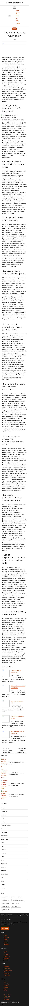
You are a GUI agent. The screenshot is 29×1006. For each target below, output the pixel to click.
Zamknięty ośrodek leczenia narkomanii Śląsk (16, 773)
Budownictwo (4, 811)
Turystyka (3, 870)
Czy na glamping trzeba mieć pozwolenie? (16, 763)
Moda (2, 828)
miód (12, 897)
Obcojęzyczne (4, 839)
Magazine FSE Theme (5, 1004)
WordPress (18, 1004)
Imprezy (3, 821)
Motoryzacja (4, 832)
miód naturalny (5, 900)
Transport (3, 867)
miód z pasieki (5, 903)
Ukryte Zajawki (4, 874)
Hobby (2, 818)
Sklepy (2, 856)
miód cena (19, 897)
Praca (2, 842)
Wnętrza (3, 884)
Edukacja (3, 814)
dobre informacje (14, 2)
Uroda (2, 877)
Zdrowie (14, 28)
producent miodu (6, 909)
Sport (2, 860)
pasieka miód (5, 906)
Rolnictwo (3, 853)
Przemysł (3, 849)
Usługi (2, 881)
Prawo (2, 846)
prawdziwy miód (15, 906)
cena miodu (5, 897)
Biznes (2, 807)
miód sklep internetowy (18, 900)
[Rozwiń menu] (9, 16)
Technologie (4, 863)
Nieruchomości (4, 835)
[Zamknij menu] (14, 7)
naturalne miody (16, 903)
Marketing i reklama (5, 825)
